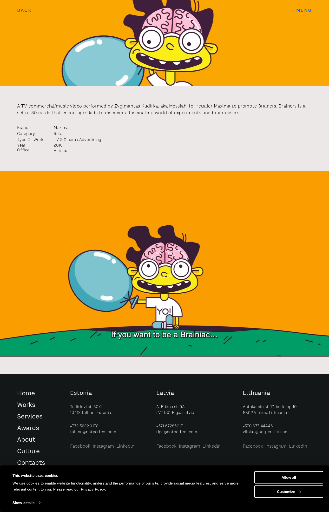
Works (26, 405)
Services (29, 417)
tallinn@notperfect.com (93, 432)
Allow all (289, 477)
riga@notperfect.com (176, 432)
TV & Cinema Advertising (77, 140)
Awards (28, 428)
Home (26, 394)
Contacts (31, 463)
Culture (28, 452)
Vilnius (60, 151)
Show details (23, 503)
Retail (59, 134)
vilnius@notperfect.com (266, 432)
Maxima (61, 128)
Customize (286, 492)
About (26, 440)
